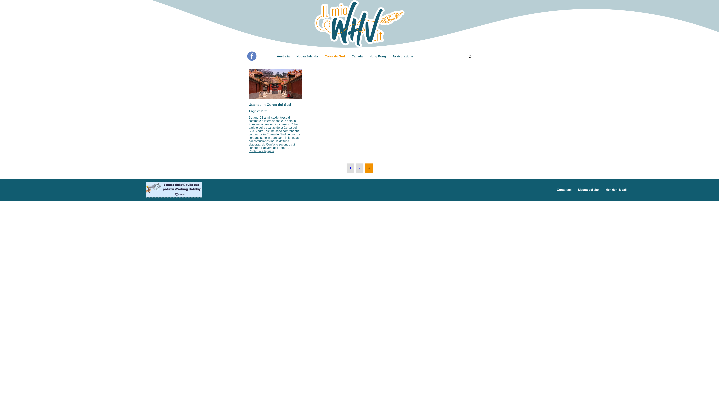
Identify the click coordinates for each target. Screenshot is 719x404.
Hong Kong (377, 56)
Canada (357, 56)
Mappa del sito (588, 189)
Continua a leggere (261, 151)
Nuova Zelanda (307, 56)
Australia (283, 56)
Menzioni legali (616, 189)
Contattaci (564, 189)
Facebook (252, 56)
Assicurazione (403, 56)
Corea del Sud (335, 56)
